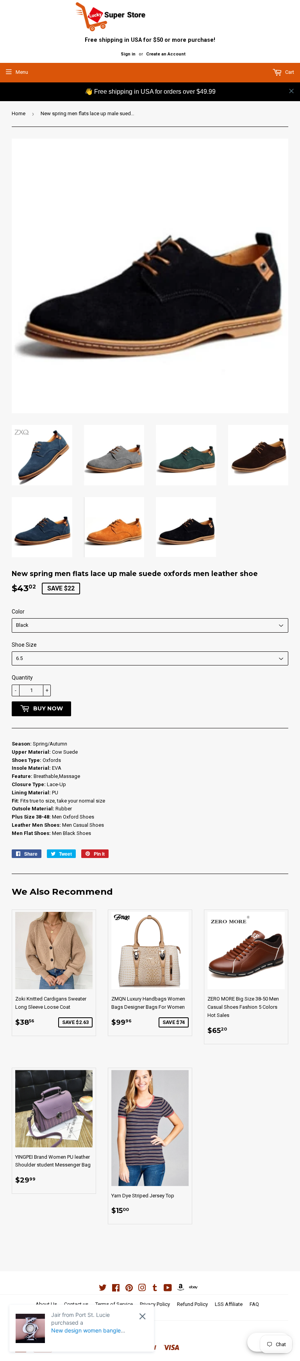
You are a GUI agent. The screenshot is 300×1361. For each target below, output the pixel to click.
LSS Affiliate (229, 1304)
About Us (46, 1304)
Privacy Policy (155, 1304)
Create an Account (166, 54)
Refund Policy (192, 1304)
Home (18, 113)
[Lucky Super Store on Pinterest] (129, 1289)
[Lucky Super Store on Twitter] (103, 1289)
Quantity (22, 677)
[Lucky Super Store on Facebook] (116, 1289)
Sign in (128, 54)
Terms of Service (114, 1304)
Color (18, 611)
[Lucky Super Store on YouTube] (168, 1289)
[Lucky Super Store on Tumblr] (155, 1289)
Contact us (76, 1304)
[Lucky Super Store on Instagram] (142, 1289)
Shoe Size (24, 645)
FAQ (254, 1304)
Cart (289, 72)
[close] (291, 91)
